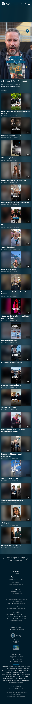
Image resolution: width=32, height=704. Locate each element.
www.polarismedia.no (16, 620)
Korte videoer (5, 84)
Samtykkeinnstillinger (17, 688)
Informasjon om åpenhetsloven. (16, 696)
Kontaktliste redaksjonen (16, 585)
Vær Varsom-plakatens (23, 666)
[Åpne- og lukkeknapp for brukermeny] (21, 4)
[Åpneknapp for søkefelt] (25, 4)
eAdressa (22, 603)
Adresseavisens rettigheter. (16, 682)
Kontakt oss (18, 593)
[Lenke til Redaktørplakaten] (16, 641)
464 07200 (19, 660)
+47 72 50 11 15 (17, 662)
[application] (16, 50)
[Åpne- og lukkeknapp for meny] (29, 4)
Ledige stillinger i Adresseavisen (16, 608)
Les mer (19, 560)
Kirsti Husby (16, 573)
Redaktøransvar (6, 674)
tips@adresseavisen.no (18, 629)
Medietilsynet (26, 674)
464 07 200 (18, 591)
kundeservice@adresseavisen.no (18, 599)
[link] (5, 4)
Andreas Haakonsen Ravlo (16, 579)
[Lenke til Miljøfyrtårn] (16, 647)
